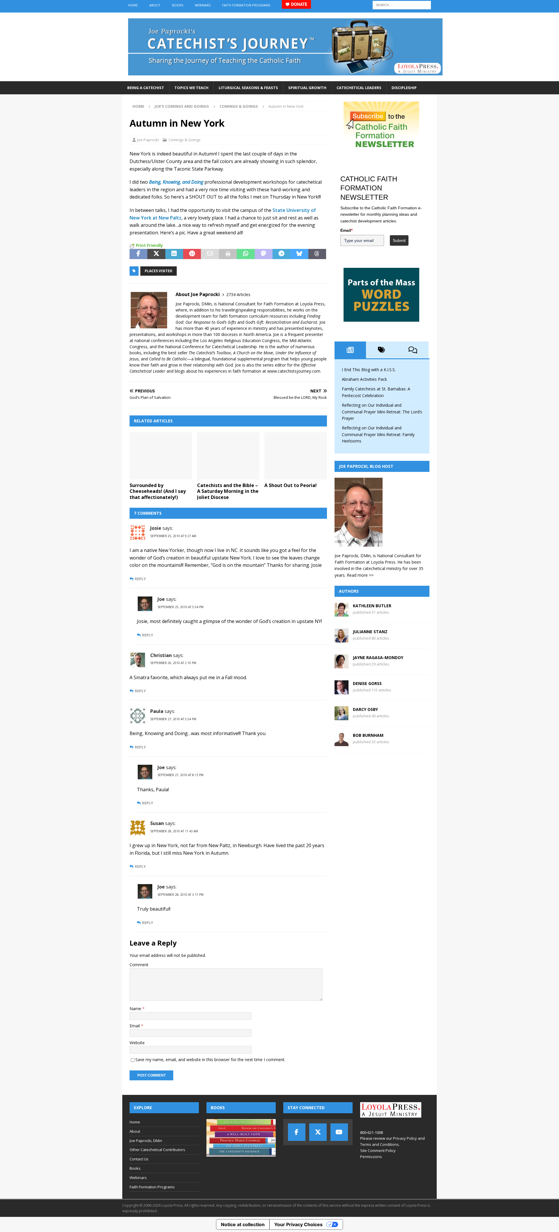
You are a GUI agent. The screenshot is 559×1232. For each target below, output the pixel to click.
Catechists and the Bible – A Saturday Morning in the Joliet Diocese (228, 491)
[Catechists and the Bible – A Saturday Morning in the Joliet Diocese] (228, 455)
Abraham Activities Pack (364, 379)
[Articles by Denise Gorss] (342, 691)
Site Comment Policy (378, 1150)
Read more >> (360, 575)
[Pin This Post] (192, 254)
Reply (140, 579)
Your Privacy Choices (298, 1224)
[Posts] (350, 349)
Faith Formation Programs (246, 5)
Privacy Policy (405, 1138)
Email (135, 1026)
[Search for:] (402, 4)
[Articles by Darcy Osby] (342, 717)
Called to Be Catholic (168, 359)
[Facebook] (296, 1132)
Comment (139, 964)
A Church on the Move (253, 352)
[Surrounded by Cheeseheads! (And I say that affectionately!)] (161, 455)
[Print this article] (228, 254)
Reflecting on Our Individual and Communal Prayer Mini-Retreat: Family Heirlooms (378, 434)
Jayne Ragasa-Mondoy (378, 657)
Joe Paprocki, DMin (146, 1140)
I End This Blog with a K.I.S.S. (369, 369)
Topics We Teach (191, 87)
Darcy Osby (365, 709)
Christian (161, 655)
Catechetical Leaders (359, 87)
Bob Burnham (368, 735)
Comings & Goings (185, 139)
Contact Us (139, 1159)
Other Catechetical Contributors (157, 1149)
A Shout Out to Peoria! (290, 485)
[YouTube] (339, 1132)
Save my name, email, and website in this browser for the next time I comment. (210, 1059)
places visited (158, 270)
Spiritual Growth (307, 87)
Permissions (371, 1156)
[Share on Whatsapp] (245, 254)
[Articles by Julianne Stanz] (342, 639)
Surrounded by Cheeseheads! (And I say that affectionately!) (158, 491)
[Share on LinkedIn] (174, 254)
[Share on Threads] (317, 254)
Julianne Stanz (370, 631)
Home (133, 5)
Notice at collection (243, 1224)
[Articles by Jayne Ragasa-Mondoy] (342, 665)
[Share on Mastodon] (264, 254)
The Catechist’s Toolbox (210, 352)
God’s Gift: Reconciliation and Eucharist (281, 322)
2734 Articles (238, 294)
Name (136, 1008)
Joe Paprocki (148, 139)
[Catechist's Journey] (285, 78)
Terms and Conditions (379, 1144)
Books (177, 5)
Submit (399, 240)
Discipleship (404, 87)
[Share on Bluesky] (299, 254)
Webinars (202, 5)
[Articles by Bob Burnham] (342, 743)
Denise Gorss (367, 683)
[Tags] (381, 349)
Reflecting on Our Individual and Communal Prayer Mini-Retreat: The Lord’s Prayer (382, 411)
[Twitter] (318, 1132)
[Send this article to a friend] (210, 254)
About (154, 5)
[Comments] (413, 349)
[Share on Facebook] (138, 254)
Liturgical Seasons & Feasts (248, 87)
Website (137, 1042)
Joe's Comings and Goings (182, 106)
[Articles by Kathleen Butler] (342, 613)
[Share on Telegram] (281, 254)
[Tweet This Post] (156, 254)
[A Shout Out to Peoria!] (295, 455)
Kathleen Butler (372, 605)
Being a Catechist (145, 87)
